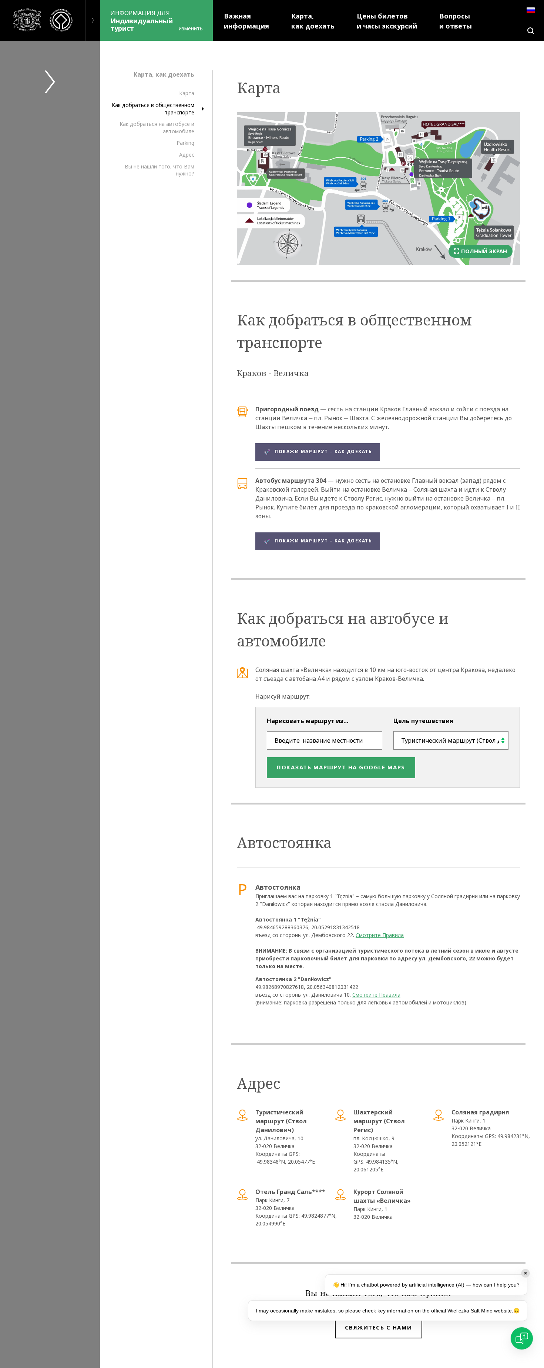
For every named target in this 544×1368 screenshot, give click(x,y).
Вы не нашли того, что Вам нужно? (159, 170)
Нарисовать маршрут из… (307, 720)
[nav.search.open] (530, 30)
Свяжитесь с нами (378, 1327)
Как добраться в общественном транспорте (153, 108)
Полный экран (484, 251)
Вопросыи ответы (455, 21)
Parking (185, 143)
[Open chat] (522, 1338)
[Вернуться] (92, 20)
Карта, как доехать (164, 74)
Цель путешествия (423, 720)
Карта (186, 93)
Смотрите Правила (380, 935)
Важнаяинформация (246, 21)
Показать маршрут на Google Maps (341, 767)
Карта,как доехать (313, 21)
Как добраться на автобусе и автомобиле (157, 127)
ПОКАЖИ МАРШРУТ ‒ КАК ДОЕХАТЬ (323, 451)
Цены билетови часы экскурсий (387, 21)
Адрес (186, 154)
